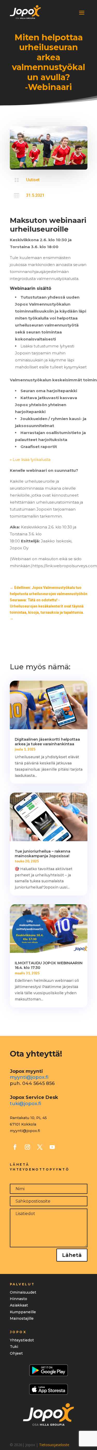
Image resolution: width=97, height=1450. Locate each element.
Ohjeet (16, 1353)
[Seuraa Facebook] (15, 1147)
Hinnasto (18, 1298)
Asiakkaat (19, 1305)
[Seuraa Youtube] (52, 1147)
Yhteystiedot (22, 1340)
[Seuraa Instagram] (27, 1147)
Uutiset (33, 179)
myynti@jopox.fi (29, 1077)
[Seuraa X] (40, 1147)
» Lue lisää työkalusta (30, 459)
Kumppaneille (23, 1312)
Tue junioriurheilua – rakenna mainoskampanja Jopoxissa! (42, 853)
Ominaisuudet (23, 1292)
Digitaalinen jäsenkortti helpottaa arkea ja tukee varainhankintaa (47, 741)
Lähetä (72, 1255)
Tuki (14, 1346)
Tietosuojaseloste (54, 1444)
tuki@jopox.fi (25, 1103)
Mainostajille (22, 1318)
